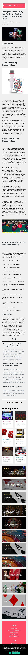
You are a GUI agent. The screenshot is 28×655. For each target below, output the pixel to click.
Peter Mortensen (16, 22)
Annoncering (14, 643)
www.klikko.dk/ (15, 636)
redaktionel (5, 24)
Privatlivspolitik (16, 653)
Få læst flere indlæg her (14, 402)
